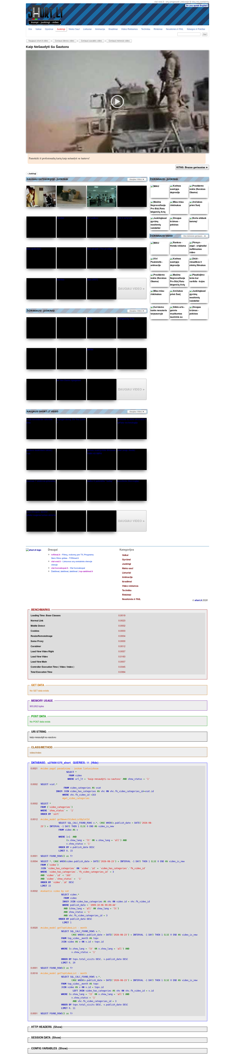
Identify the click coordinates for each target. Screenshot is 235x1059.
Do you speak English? (197, 5)
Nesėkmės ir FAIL (174, 29)
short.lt (198, 600)
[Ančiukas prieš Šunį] (198, 204)
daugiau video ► (136, 179)
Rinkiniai (158, 29)
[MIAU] (155, 187)
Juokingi (61, 29)
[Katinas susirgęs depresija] (178, 190)
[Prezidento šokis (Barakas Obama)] (198, 190)
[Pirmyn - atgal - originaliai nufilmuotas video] (198, 248)
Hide (94, 762)
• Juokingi (31, 173)
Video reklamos (129, 29)
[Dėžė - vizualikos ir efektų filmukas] (198, 263)
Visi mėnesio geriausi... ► (194, 236)
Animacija (100, 29)
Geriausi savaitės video (91, 41)
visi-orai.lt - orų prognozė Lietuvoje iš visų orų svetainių (181, 1)
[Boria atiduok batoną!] (198, 220)
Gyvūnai (49, 29)
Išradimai (113, 29)
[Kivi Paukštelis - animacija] (159, 263)
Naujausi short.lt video (38, 41)
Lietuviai (87, 29)
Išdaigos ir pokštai (196, 29)
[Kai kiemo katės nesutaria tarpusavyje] (159, 311)
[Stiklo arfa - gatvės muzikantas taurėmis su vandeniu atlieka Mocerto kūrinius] (178, 317)
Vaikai (38, 29)
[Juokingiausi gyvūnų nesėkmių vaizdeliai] (159, 223)
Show (57, 1027)
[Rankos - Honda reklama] (178, 245)
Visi (30, 29)
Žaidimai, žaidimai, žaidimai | (72, 571)
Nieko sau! (74, 29)
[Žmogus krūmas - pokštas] (178, 222)
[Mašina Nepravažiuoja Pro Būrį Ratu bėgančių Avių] (159, 207)
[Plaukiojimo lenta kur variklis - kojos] (198, 279)
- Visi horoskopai (68, 568)
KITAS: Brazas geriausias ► (192, 167)
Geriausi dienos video (64, 41)
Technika (145, 29)
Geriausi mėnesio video (119, 41)
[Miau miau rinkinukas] (178, 204)
